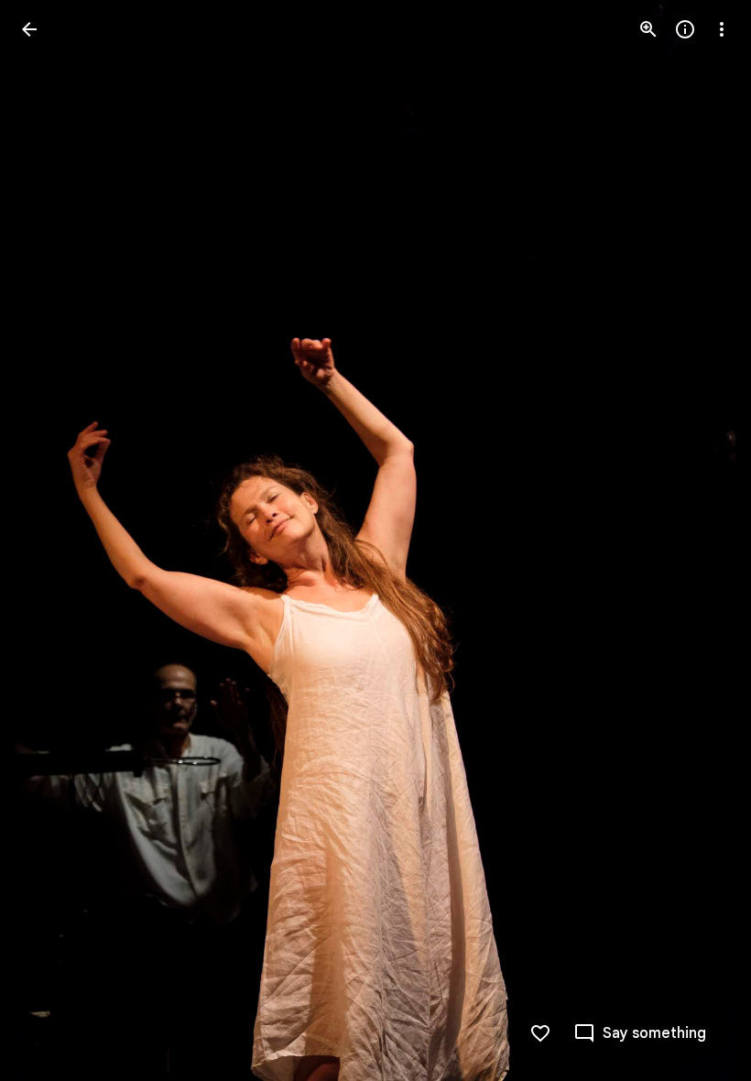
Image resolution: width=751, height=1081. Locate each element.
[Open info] (685, 29)
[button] (51, 540)
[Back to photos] (29, 29)
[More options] (721, 29)
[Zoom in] (648, 29)
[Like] (540, 1033)
